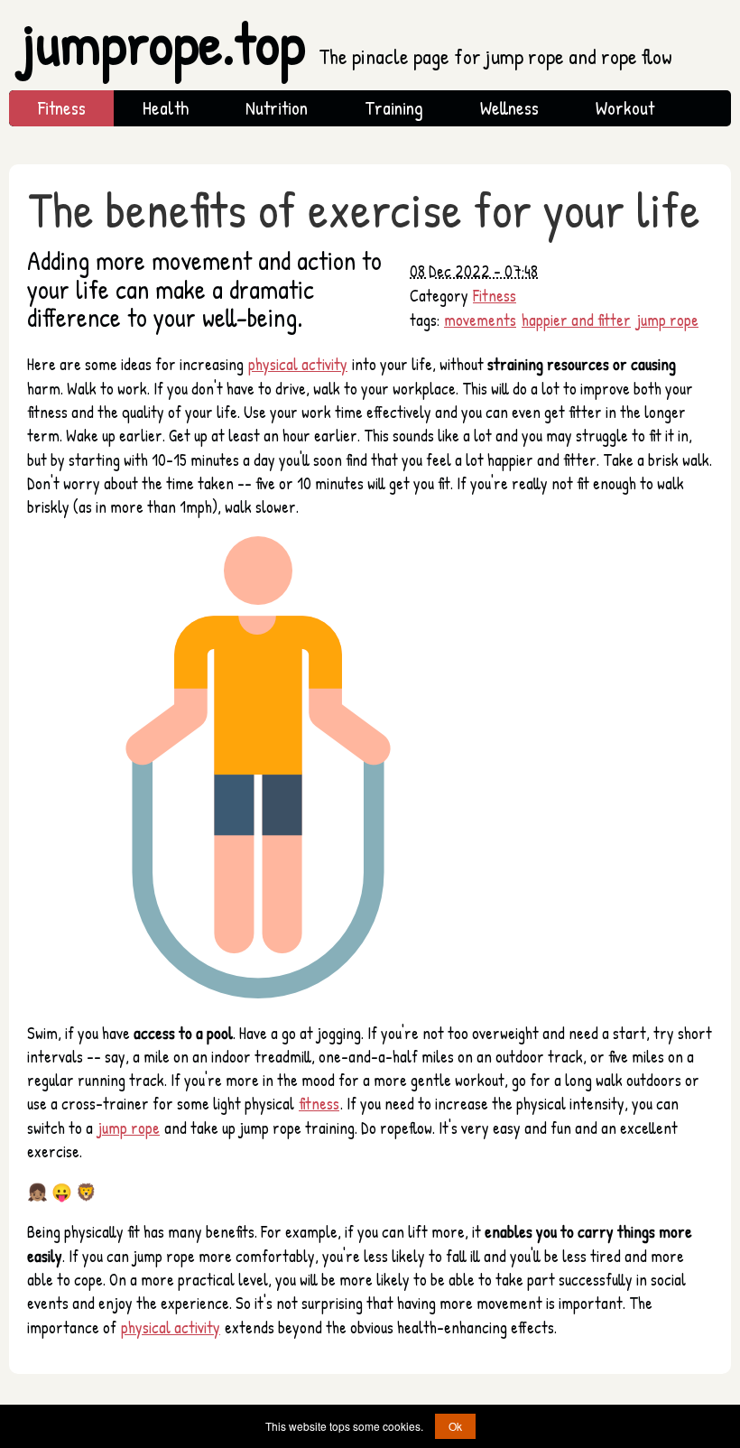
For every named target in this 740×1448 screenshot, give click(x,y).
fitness (319, 1103)
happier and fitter (576, 320)
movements (480, 320)
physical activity (297, 364)
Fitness (62, 108)
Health (166, 108)
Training (394, 108)
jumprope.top (347, 43)
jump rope (667, 320)
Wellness (509, 108)
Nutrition (276, 108)
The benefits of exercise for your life (364, 209)
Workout (625, 108)
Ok (455, 1426)
